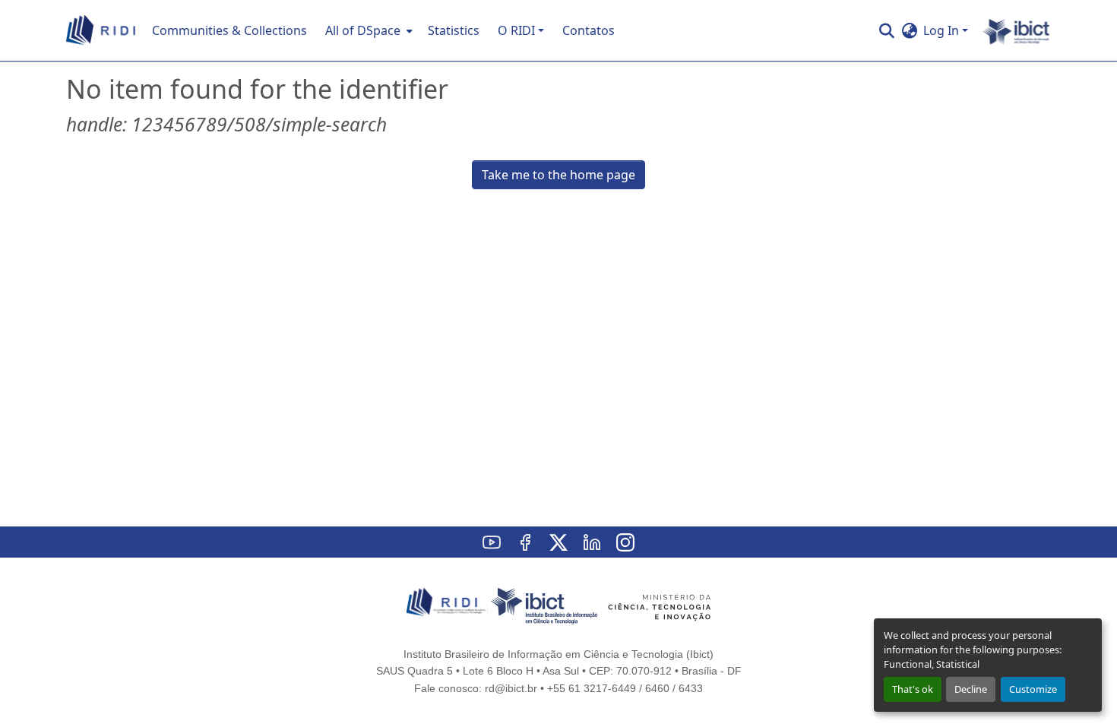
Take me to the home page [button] (558, 174)
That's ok (912, 689)
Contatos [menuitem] (588, 30)
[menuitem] (367, 30)
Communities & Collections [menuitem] (229, 30)
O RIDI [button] (516, 30)
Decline (970, 689)
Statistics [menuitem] (453, 30)
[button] (101, 30)
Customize (1033, 689)
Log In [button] (942, 30)
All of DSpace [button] (362, 30)
